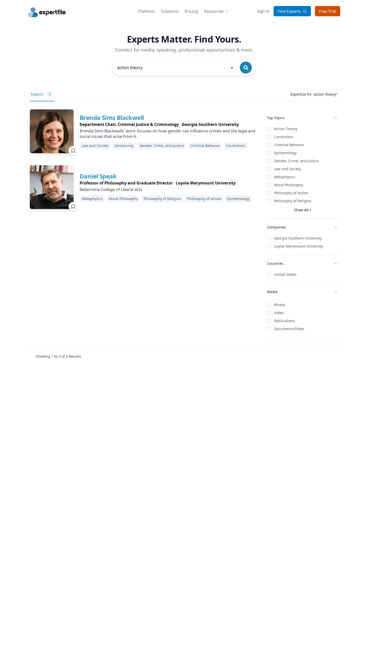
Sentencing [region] (123, 145)
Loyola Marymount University (298, 246)
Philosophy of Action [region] (204, 198)
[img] (52, 131)
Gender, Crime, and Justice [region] (161, 145)
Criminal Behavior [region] (205, 145)
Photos (279, 304)
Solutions (170, 11)
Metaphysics (284, 176)
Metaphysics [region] (92, 198)
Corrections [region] (235, 145)
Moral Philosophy (288, 184)
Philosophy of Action (291, 192)
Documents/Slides (289, 328)
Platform (146, 11)
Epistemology (285, 152)
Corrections (283, 136)
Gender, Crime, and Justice (296, 160)
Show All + (302, 209)
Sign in (263, 11)
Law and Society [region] (95, 145)
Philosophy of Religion (292, 200)
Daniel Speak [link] (98, 176)
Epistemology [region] (238, 198)
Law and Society (287, 168)
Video (278, 312)
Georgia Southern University (298, 238)
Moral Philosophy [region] (123, 198)
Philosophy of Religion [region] (162, 198)
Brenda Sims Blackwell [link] (112, 117)
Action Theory (285, 128)
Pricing (191, 11)
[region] (169, 124)
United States (285, 274)
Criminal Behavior (289, 144)
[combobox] (175, 68)
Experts (41, 94)
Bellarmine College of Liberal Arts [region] (111, 189)
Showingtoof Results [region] (58, 356)
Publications (284, 320)
